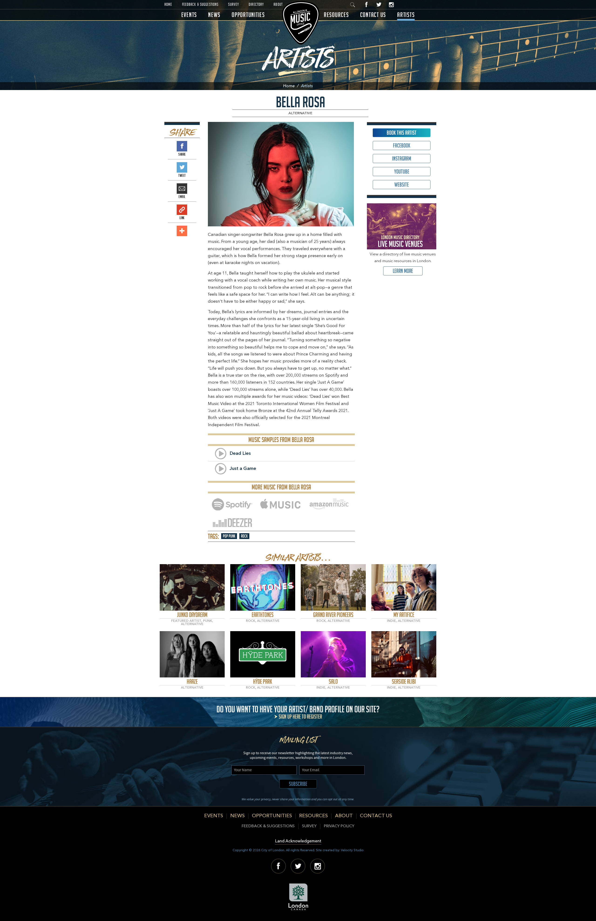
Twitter (379, 4)
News (214, 14)
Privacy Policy (339, 826)
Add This (182, 231)
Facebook (366, 4)
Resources (336, 14)
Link (182, 209)
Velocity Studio (352, 850)
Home (168, 4)
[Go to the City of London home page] (298, 897)
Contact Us (373, 14)
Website (401, 184)
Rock (244, 536)
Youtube (401, 171)
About (278, 4)
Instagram (391, 4)
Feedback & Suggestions (200, 4)
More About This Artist (192, 587)
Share (182, 146)
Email (182, 188)
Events (189, 14)
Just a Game (243, 468)
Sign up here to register (300, 716)
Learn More (403, 271)
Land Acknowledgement (298, 841)
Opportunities (248, 14)
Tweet (182, 167)
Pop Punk (229, 536)
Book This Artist (402, 133)
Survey (233, 4)
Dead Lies (240, 453)
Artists (406, 14)
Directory (256, 4)
